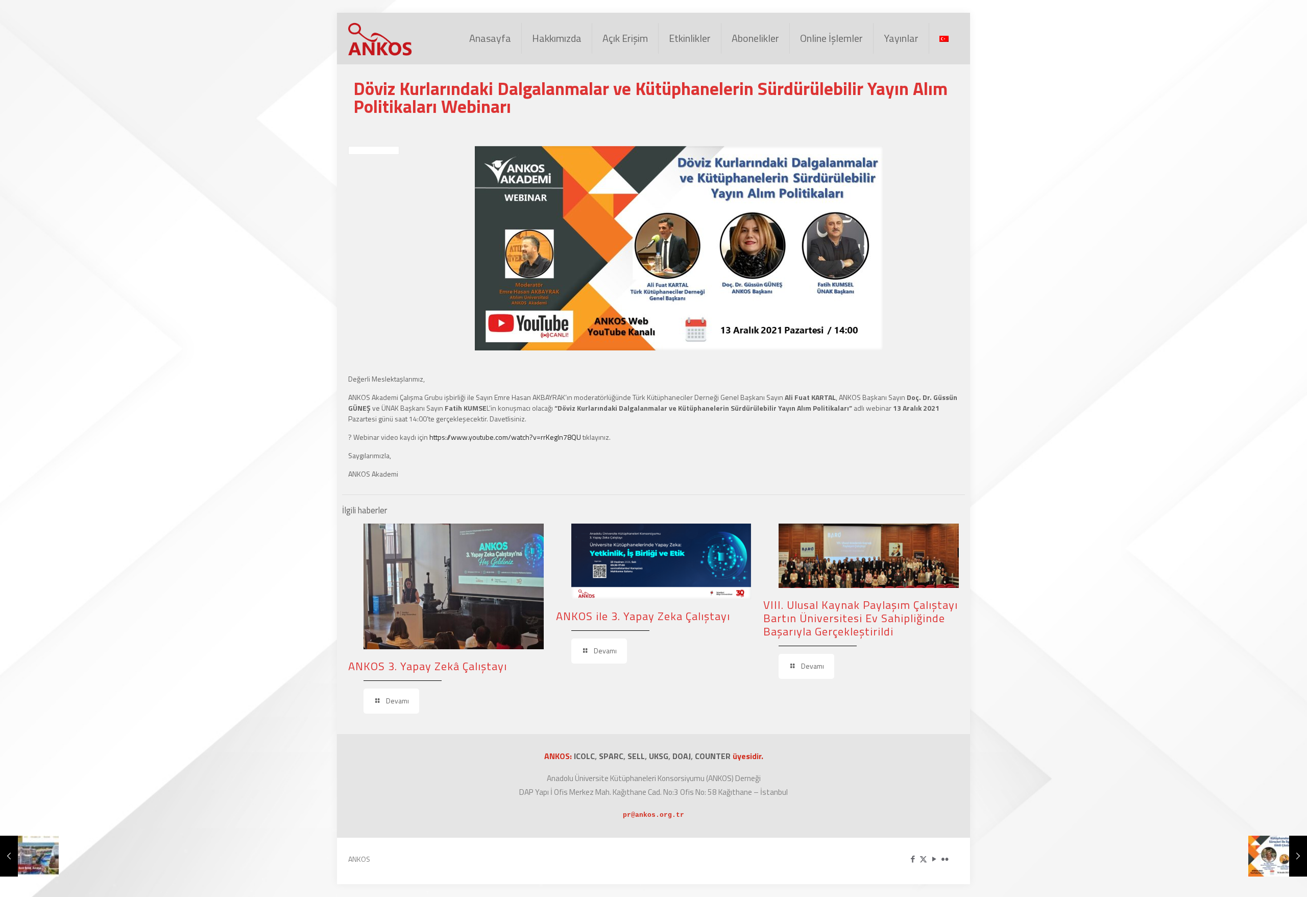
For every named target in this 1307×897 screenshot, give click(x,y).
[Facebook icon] (912, 859)
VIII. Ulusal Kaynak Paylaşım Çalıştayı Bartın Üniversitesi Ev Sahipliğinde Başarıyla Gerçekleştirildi (860, 618)
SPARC (611, 756)
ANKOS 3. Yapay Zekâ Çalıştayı (427, 666)
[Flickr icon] (945, 859)
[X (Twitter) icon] (923, 859)
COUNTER (714, 756)
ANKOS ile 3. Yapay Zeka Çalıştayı (643, 616)
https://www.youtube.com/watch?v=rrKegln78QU (505, 437)
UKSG (658, 756)
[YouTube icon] (934, 859)
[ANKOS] (381, 38)
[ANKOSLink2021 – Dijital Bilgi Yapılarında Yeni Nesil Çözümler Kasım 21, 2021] (29, 856)
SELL (636, 756)
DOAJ (681, 756)
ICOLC (584, 756)
